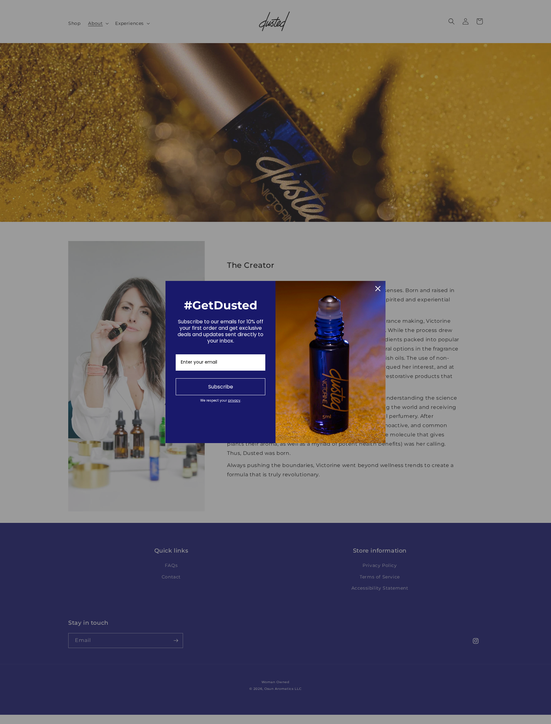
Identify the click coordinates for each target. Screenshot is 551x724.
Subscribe (220, 386)
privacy (234, 400)
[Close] (378, 288)
